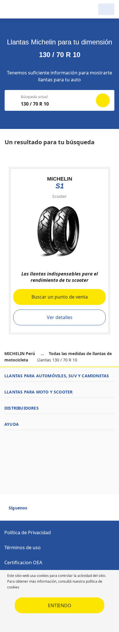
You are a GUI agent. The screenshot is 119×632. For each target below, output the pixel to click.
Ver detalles (59, 317)
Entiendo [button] (59, 605)
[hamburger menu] (10, 9)
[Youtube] (47, 510)
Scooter (59, 196)
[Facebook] (37, 510)
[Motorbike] (106, 9)
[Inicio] (34, 9)
